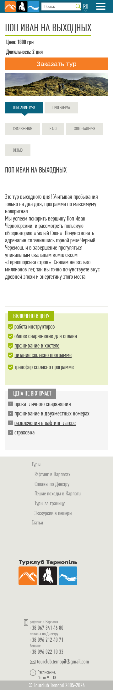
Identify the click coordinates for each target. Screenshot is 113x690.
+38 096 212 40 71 (46, 639)
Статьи (37, 522)
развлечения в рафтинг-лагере (45, 423)
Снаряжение (22, 128)
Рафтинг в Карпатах (52, 474)
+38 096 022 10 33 (46, 651)
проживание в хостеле (36, 345)
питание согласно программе (43, 355)
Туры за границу (50, 503)
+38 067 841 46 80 (46, 627)
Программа (61, 107)
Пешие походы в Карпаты (58, 493)
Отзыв (18, 150)
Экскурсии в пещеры (53, 513)
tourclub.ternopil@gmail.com (63, 661)
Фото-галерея (84, 128)
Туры (36, 464)
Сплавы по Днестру (52, 484)
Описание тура (24, 107)
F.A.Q (53, 128)
